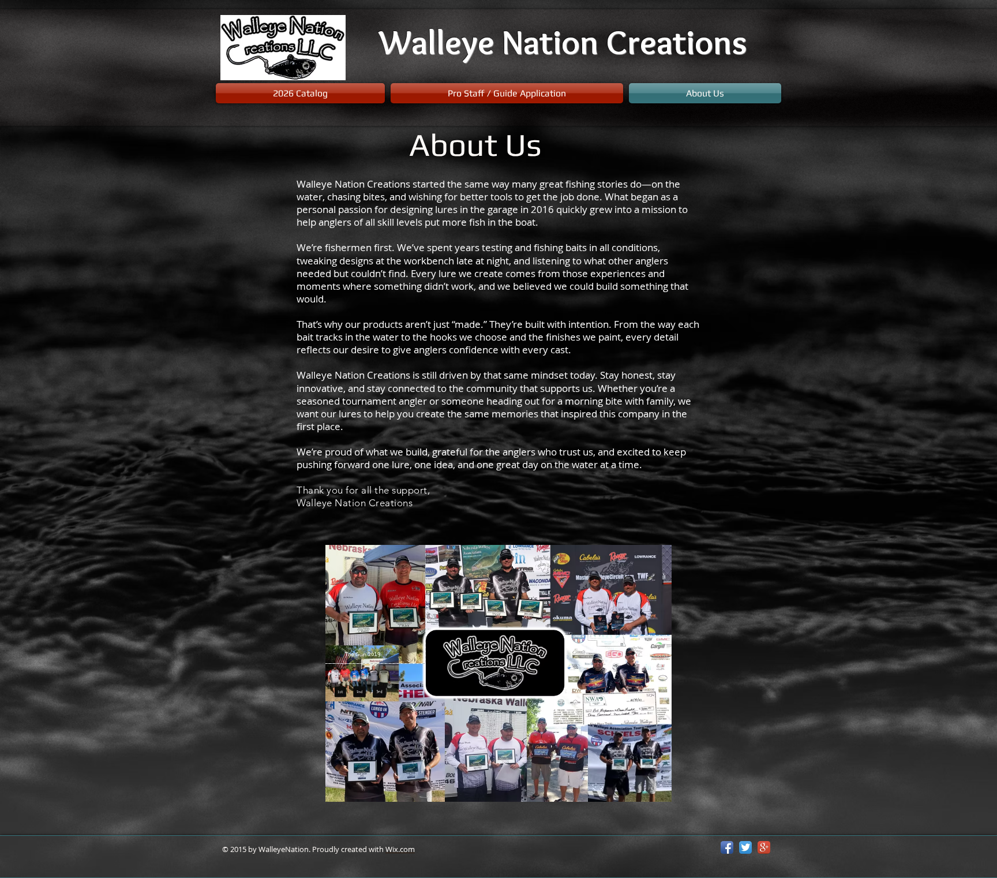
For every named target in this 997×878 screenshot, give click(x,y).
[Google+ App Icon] (764, 847)
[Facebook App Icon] (727, 847)
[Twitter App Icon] (745, 847)
